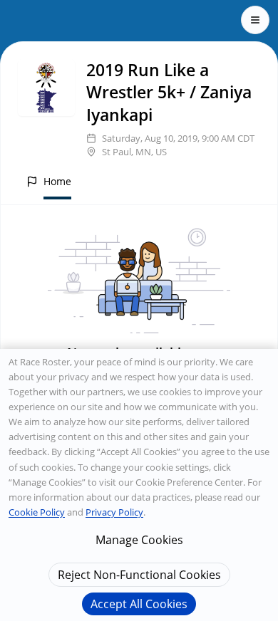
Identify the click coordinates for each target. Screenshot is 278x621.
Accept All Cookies (139, 604)
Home (57, 181)
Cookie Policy (37, 512)
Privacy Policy (114, 512)
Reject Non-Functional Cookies (139, 575)
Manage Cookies (139, 540)
